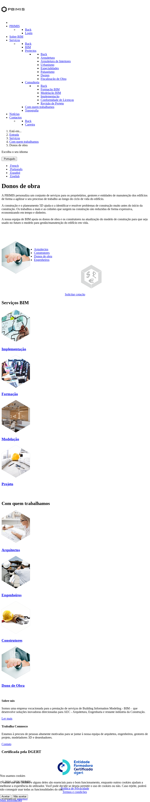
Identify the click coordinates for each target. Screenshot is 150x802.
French (14, 165)
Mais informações (11, 800)
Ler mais (7, 718)
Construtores (42, 252)
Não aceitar (19, 796)
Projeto (7, 484)
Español (14, 172)
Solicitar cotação (75, 294)
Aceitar (6, 796)
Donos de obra (43, 256)
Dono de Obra (13, 685)
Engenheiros (41, 259)
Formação (10, 394)
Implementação (14, 349)
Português (9, 158)
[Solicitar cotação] (91, 287)
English (14, 176)
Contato (6, 744)
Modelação (10, 439)
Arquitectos (41, 249)
